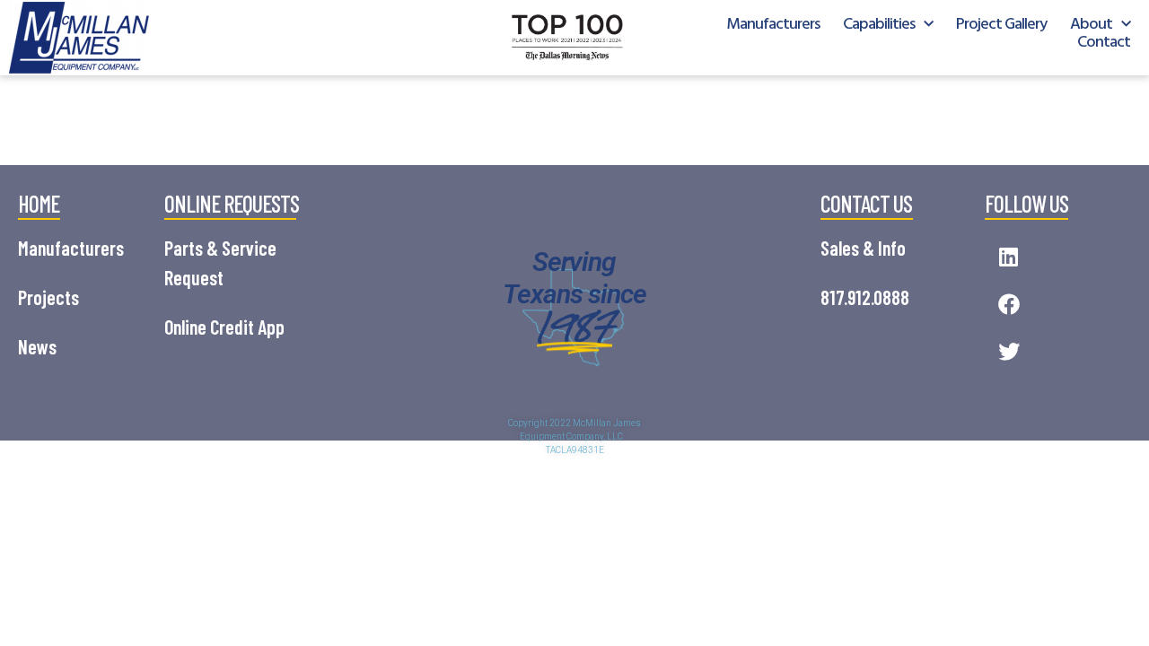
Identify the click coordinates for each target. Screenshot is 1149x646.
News (37, 346)
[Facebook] (1008, 304)
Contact (1103, 43)
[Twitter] (1008, 352)
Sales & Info (863, 247)
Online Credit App (224, 326)
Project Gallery (1001, 25)
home (38, 203)
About (1091, 25)
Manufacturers (773, 25)
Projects (48, 297)
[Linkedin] (1008, 257)
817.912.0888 (864, 297)
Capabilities (879, 25)
